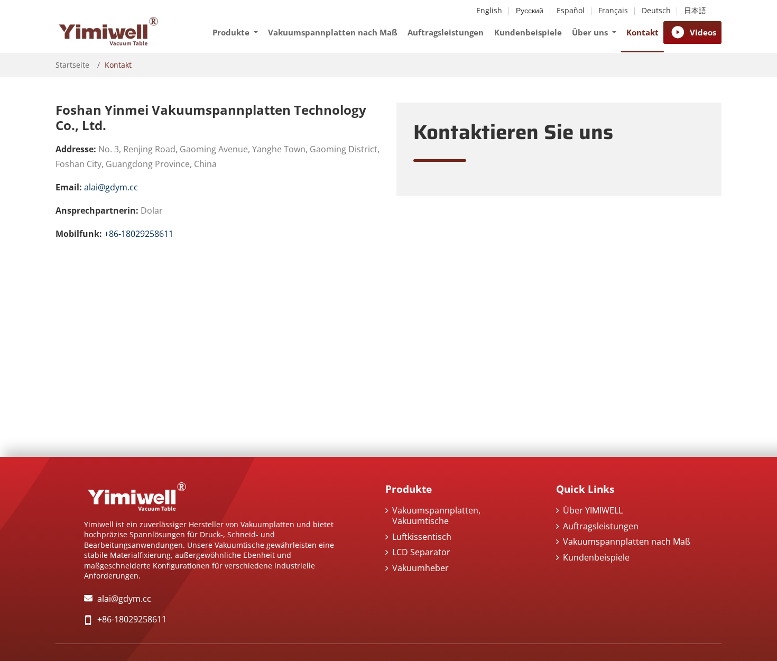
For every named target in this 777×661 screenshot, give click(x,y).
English (489, 10)
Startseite (72, 65)
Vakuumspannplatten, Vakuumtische (436, 515)
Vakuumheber (420, 568)
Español (571, 10)
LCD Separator (421, 552)
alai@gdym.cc (111, 187)
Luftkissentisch (421, 537)
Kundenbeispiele (528, 32)
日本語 (695, 10)
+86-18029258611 (138, 234)
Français (613, 10)
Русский (529, 10)
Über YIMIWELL (593, 510)
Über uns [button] (591, 32)
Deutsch (656, 10)
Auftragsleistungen (446, 32)
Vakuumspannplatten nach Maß (332, 32)
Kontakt (642, 32)
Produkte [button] (232, 32)
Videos (703, 32)
